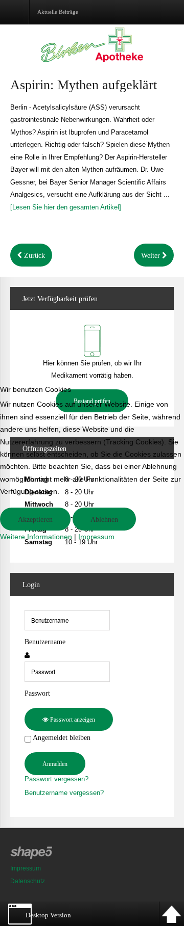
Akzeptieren (35, 519)
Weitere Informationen (36, 537)
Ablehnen (104, 519)
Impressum (96, 537)
